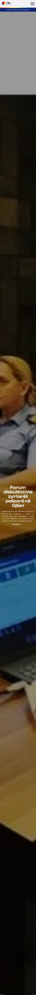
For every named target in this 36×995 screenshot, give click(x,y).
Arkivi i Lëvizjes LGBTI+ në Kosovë (18, 10)
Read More (16, 524)
